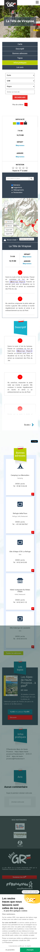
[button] (31, 178)
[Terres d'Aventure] (20, 835)
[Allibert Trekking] (20, 844)
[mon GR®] (19, 858)
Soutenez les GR (19, 877)
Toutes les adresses (13, 653)
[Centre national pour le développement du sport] (20, 826)
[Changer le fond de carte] (6, 212)
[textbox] (17, 178)
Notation (20, 165)
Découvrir (13, 717)
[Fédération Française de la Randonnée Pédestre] (20, 885)
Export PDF (9, 234)
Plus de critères (17, 105)
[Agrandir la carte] (6, 209)
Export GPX (9, 230)
